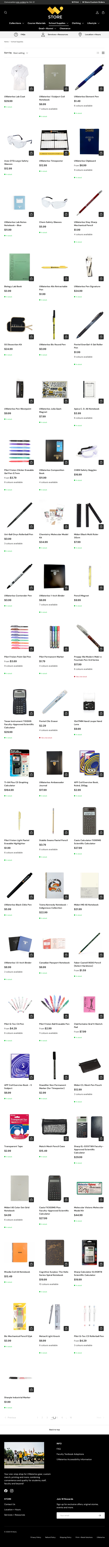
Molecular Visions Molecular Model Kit (88, 1209)
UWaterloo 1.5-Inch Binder (18, 962)
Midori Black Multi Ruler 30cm (86, 536)
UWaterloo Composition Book (51, 472)
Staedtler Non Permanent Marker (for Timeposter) (52, 1087)
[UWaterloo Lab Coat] (19, 77)
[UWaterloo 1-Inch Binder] (54, 576)
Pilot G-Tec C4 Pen (14, 1024)
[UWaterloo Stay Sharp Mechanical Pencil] (89, 202)
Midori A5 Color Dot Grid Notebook (16, 1209)
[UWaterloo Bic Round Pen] (54, 325)
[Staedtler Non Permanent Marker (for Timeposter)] (54, 1066)
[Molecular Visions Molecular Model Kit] (89, 1188)
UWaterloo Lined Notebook (18, 1513)
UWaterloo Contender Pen (18, 595)
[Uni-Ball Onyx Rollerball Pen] (19, 515)
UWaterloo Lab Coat (14, 96)
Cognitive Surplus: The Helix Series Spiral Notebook (53, 1273)
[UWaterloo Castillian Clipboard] (54, 1494)
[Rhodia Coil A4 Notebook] (19, 1252)
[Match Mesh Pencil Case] (54, 1127)
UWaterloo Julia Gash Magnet (50, 410)
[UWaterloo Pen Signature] (89, 267)
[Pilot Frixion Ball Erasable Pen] (54, 1004)
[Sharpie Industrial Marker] (19, 1378)
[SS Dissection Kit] (19, 325)
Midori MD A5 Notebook (86, 904)
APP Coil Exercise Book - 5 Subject (18, 1087)
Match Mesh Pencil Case (52, 1146)
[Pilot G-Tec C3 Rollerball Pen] (89, 1317)
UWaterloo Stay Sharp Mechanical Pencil (85, 224)
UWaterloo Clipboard (85, 160)
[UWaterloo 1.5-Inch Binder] (19, 943)
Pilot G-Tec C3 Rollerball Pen (89, 1336)
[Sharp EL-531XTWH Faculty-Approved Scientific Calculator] (89, 1127)
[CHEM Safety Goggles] (89, 450)
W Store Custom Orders (93, 2)
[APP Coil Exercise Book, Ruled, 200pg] (89, 763)
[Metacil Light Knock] (54, 1317)
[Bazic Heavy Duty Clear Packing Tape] (54, 1378)
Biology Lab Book (13, 286)
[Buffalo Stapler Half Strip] (89, 1494)
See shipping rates (39, 2)
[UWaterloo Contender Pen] (19, 576)
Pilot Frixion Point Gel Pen (17, 656)
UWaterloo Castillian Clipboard (49, 1515)
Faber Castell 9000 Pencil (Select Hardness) (87, 964)
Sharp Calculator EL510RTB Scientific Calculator (88, 1273)
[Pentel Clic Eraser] (54, 702)
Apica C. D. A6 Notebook (86, 408)
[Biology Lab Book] (19, 267)
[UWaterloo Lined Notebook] (19, 1494)
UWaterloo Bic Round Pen (52, 344)
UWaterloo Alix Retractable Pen (53, 288)
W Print (75, 2)
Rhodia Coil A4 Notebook (17, 1272)
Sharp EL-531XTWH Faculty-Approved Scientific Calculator (88, 1149)
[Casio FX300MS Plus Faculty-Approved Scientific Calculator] (54, 1188)
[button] (103, 12)
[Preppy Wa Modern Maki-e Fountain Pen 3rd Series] (89, 637)
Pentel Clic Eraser (48, 721)
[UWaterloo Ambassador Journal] (54, 763)
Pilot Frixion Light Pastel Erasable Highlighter (16, 842)
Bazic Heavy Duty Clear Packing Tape (51, 1399)
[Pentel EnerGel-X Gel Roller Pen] (89, 325)
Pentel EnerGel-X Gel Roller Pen (88, 346)
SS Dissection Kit (13, 344)
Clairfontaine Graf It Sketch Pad (88, 1026)
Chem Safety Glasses (50, 222)
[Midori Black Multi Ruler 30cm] (89, 515)
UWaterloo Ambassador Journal (51, 784)
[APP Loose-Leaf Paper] (89, 1378)
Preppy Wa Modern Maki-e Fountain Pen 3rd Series (88, 658)
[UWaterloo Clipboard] (89, 141)
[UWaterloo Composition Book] (54, 450)
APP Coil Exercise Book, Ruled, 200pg (86, 784)
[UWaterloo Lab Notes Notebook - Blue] (19, 202)
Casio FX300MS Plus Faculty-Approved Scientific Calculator (54, 1210)
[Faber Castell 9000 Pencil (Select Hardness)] (89, 943)
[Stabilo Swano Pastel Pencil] (54, 821)
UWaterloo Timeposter (51, 160)
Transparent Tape (13, 1146)
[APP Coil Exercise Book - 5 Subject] (19, 1066)
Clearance (65, 28)
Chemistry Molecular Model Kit (53, 536)
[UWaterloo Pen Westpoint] (19, 389)
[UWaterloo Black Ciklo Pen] (19, 885)
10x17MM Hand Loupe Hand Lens (88, 723)
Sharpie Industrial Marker (17, 1397)
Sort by (8, 52)
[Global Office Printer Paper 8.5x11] (89, 1436)
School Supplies (17, 42)
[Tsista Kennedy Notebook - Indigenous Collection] (54, 885)
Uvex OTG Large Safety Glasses (16, 162)
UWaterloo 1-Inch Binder (52, 595)
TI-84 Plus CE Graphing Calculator (16, 784)
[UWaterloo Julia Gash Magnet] (54, 389)
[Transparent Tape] (19, 1127)
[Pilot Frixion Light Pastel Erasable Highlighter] (19, 821)
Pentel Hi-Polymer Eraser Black (52, 1457)
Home (6, 42)
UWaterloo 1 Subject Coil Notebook (52, 98)
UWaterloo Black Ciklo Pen (18, 904)
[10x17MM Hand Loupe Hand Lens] (89, 702)
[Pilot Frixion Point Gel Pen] (19, 637)
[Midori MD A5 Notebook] (89, 885)
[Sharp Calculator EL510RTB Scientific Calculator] (89, 1252)
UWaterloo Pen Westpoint (17, 408)
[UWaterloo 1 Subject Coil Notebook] (54, 77)
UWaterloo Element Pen (86, 96)
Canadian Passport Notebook (54, 962)
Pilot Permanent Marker (51, 656)
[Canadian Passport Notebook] (54, 943)
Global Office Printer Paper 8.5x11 (88, 1457)
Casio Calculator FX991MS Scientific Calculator (87, 842)
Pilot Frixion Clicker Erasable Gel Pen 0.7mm (19, 472)
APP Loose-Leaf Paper (85, 1397)
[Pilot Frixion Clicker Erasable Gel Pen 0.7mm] (19, 450)
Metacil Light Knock (49, 1336)
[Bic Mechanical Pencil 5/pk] (19, 1317)
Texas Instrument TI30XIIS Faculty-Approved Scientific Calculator (19, 724)
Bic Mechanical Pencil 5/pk (18, 1336)
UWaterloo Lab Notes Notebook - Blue (15, 224)
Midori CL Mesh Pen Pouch (88, 1085)
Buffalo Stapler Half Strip (87, 1513)
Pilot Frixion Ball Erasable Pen (54, 1024)
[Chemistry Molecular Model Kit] (54, 515)
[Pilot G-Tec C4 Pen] (19, 1004)
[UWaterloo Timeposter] (54, 141)
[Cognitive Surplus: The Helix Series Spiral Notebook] (54, 1252)
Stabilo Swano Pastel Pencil (53, 840)
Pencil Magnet (81, 595)
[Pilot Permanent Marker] (54, 637)
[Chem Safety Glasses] (54, 202)
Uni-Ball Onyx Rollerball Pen (18, 534)
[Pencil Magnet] (89, 576)
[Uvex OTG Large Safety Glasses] (19, 141)
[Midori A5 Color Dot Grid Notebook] (19, 1188)
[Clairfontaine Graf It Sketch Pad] (89, 1004)
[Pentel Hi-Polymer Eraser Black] (54, 1436)
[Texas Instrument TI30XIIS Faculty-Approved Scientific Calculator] (19, 702)
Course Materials (37, 23)
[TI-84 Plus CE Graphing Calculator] (19, 763)
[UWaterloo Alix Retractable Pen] (54, 267)
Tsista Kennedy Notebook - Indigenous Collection (53, 906)
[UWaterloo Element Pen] (89, 77)
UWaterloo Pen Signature (87, 286)
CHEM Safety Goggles (85, 470)
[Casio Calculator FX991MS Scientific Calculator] (89, 821)
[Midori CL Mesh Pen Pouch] (89, 1066)
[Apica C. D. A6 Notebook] (89, 389)
